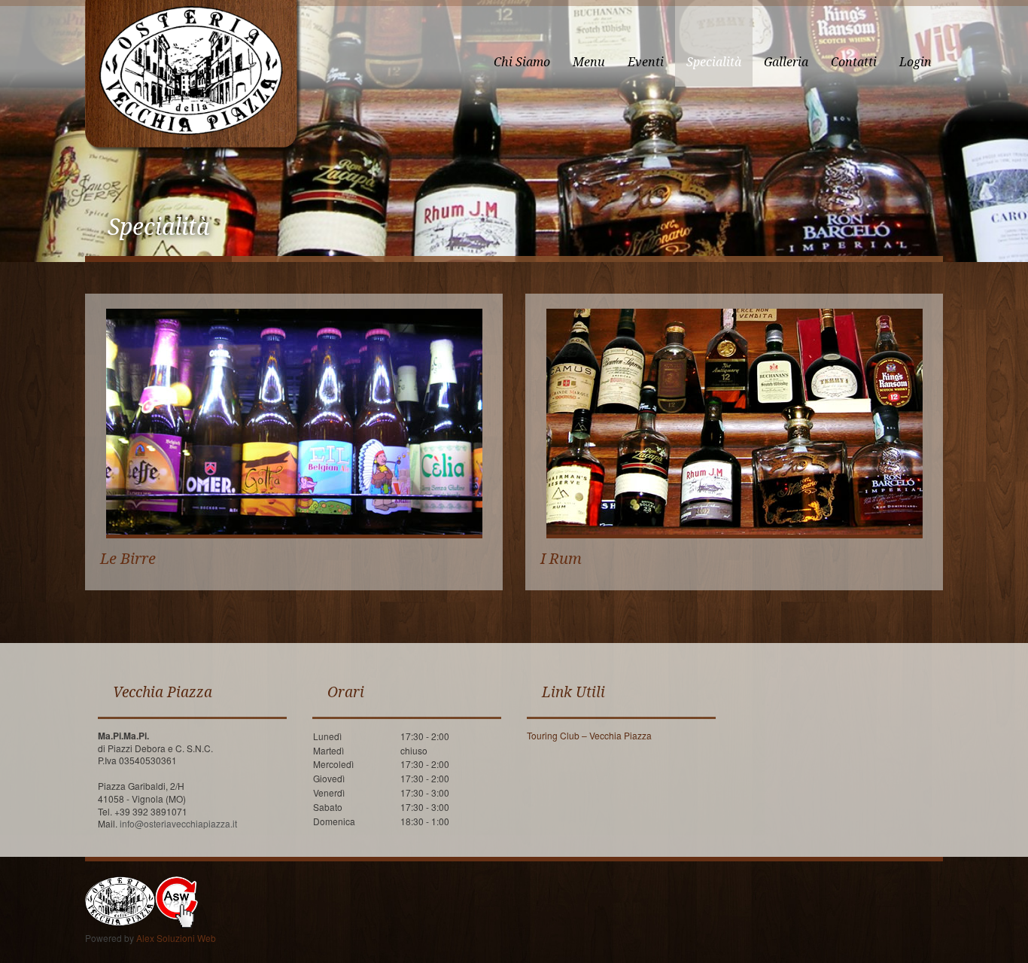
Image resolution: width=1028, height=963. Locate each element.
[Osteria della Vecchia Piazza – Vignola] (193, 77)
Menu (589, 62)
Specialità (713, 62)
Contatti (854, 62)
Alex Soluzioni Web (176, 937)
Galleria (786, 62)
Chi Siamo (522, 62)
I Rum (561, 559)
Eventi (646, 62)
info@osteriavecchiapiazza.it (178, 823)
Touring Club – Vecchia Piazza (589, 735)
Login (915, 62)
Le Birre (128, 559)
